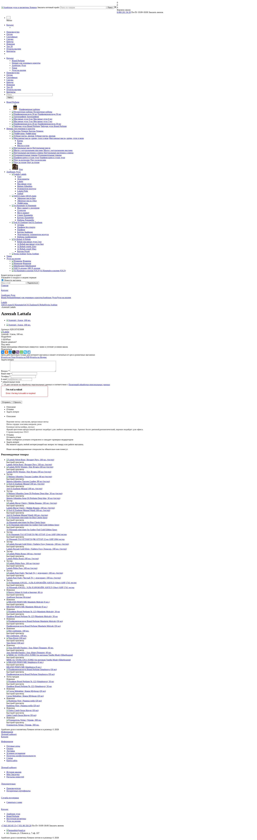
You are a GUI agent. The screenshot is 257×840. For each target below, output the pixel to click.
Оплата (9, 748)
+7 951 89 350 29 (23, 825)
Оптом (9, 34)
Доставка (10, 751)
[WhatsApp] (21, 352)
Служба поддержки (10, 798)
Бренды (9, 41)
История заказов (13, 772)
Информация (7, 732)
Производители (13, 788)
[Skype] (25, 352)
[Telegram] (29, 352)
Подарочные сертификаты (18, 791)
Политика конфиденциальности (21, 756)
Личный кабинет (9, 734)
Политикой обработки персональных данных (89, 384)
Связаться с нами (14, 802)
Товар (14, 68)
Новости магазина (12, 280)
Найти (9, 97)
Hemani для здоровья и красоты (26, 63)
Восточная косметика (16, 819)
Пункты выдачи (13, 49)
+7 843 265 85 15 (8, 825)
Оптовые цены (13, 746)
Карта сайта (11, 760)
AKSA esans (6, 305)
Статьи (9, 758)
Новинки (10, 44)
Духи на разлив (19, 70)
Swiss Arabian (51, 305)
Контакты (10, 51)
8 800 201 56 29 (124, 12)
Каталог (10, 25)
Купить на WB (23, 357)
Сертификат (12, 37)
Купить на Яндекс (38, 357)
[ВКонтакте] (2, 352)
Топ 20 (9, 46)
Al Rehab (41, 305)
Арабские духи (13, 814)
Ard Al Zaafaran (30, 305)
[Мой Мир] (10, 352)
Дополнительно (8, 784)
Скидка (9, 39)
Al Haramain (17, 305)
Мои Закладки (13, 774)
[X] (14, 352)
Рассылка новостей (15, 777)
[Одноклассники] (6, 352)
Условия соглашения (15, 753)
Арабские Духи (19, 65)
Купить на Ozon (8, 357)
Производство (12, 32)
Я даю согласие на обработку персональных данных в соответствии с (57, 384)
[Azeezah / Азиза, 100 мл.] (18, 320)
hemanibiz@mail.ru (17, 830)
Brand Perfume (18, 60)
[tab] (128, 336)
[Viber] (17, 352)
